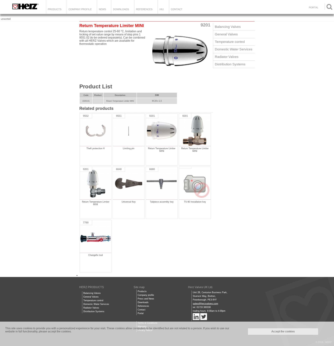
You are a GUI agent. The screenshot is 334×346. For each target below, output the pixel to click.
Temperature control (230, 42)
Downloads (121, 9)
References (144, 9)
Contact (176, 9)
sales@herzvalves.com (205, 303)
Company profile (146, 295)
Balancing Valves (228, 27)
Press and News (146, 298)
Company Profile (80, 9)
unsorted (6, 18)
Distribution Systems (230, 64)
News (102, 9)
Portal (141, 313)
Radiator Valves (226, 57)
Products (54, 9)
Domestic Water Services (233, 49)
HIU (162, 9)
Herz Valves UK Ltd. (200, 287)
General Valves (226, 34)
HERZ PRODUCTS (91, 287)
